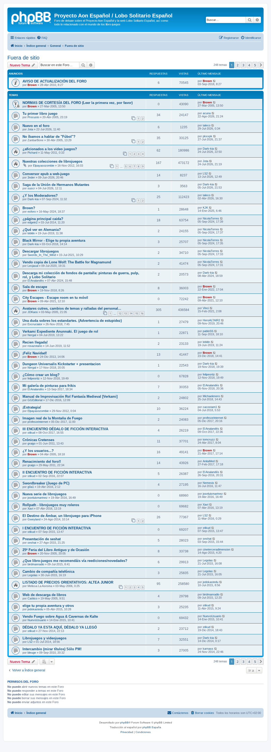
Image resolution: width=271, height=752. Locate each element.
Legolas (208, 560)
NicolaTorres (211, 218)
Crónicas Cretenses (38, 440)
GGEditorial (35, 400)
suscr (31, 188)
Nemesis (208, 482)
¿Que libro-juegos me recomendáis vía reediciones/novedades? (74, 561)
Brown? (28, 208)
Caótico (32, 598)
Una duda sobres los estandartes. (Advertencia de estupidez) (72, 321)
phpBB (124, 722)
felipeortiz (34, 378)
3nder (31, 177)
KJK (205, 207)
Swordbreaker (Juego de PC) (45, 483)
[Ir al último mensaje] (214, 80)
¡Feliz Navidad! (34, 353)
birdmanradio (36, 564)
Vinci (206, 308)
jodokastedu (210, 582)
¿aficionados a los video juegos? (49, 149)
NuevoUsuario (37, 620)
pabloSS (208, 331)
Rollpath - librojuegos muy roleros (50, 505)
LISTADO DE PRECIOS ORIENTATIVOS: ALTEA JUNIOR (67, 582)
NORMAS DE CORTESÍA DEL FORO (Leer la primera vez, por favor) (77, 103)
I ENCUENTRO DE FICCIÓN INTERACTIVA (56, 528)
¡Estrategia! (31, 407)
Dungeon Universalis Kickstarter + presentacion (61, 364)
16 (142, 313)
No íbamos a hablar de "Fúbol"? (48, 137)
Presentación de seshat (41, 539)
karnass (208, 648)
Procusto (33, 117)
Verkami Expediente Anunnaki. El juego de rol (60, 331)
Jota (30, 129)
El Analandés (36, 280)
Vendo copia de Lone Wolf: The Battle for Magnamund (66, 262)
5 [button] (255, 65)
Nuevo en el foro (35, 126)
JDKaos (33, 312)
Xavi (30, 508)
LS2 (205, 173)
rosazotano (35, 345)
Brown (32, 84)
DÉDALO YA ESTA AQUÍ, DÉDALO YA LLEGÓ (59, 627)
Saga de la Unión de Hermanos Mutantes (55, 185)
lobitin (31, 233)
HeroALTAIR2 (211, 320)
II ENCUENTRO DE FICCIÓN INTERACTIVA (57, 472)
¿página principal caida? (42, 219)
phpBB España (151, 727)
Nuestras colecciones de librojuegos (52, 161)
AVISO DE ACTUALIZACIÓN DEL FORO (54, 81)
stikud (31, 432)
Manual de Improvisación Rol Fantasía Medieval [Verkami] (70, 396)
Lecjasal (33, 265)
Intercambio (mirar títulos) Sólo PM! (52, 649)
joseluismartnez (38, 497)
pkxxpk (207, 136)
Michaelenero (211, 396)
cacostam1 (210, 407)
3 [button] (243, 65)
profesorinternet (38, 421)
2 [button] (237, 65)
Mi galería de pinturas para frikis (49, 386)
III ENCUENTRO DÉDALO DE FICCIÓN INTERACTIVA (65, 429)
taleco (206, 125)
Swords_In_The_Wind (42, 254)
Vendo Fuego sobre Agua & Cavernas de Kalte (60, 616)
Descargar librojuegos (40, 251)
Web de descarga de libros (44, 595)
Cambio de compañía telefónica (48, 572)
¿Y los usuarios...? (38, 451)
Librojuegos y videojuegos (44, 638)
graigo (31, 443)
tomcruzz (209, 439)
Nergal (32, 335)
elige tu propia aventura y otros (48, 606)
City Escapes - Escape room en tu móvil (55, 298)
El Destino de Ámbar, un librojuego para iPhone (61, 516)
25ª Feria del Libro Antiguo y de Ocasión (55, 550)
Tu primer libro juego (39, 114)
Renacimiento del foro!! (41, 462)
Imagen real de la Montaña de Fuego (52, 418)
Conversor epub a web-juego (46, 174)
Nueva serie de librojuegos (44, 494)
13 (125, 313)
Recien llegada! (35, 342)
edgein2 (33, 222)
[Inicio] (31, 17)
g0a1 (31, 486)
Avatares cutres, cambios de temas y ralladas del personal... (71, 308)
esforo (32, 211)
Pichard (32, 152)
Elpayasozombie (43, 165)
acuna (207, 113)
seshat (32, 542)
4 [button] (249, 65)
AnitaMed (209, 461)
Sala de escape (34, 287)
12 (120, 313)
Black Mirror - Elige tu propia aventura (53, 240)
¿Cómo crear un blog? (41, 375)
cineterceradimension (216, 549)
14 (131, 313)
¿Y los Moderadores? (40, 196)
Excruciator (35, 324)
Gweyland (34, 519)
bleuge (32, 652)
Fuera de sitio (23, 58)
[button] (261, 65)
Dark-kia (208, 148)
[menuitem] (42, 38)
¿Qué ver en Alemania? (41, 230)
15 (136, 313)
